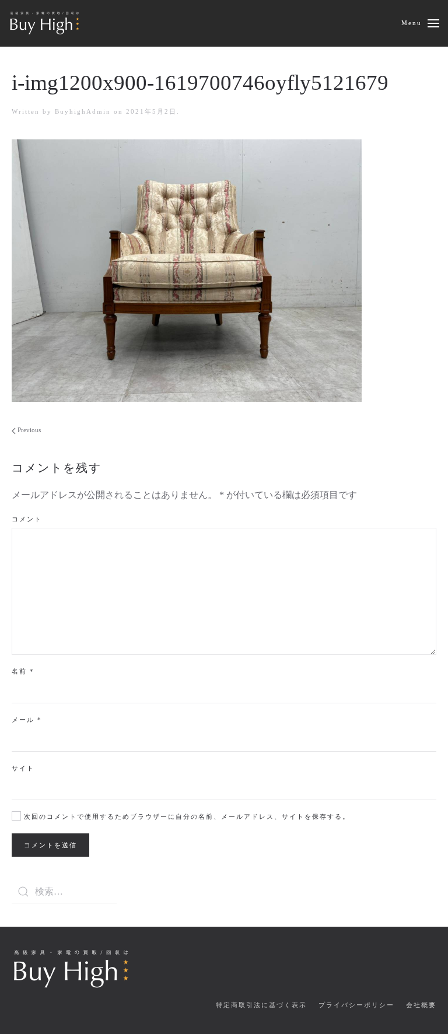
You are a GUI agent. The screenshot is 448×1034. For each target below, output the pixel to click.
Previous (28, 429)
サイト (23, 768)
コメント (27, 519)
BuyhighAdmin (83, 111)
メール (27, 719)
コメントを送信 (50, 845)
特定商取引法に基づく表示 (261, 1004)
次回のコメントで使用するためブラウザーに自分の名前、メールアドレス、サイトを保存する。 (185, 816)
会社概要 (421, 1004)
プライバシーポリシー (356, 1004)
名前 (23, 671)
